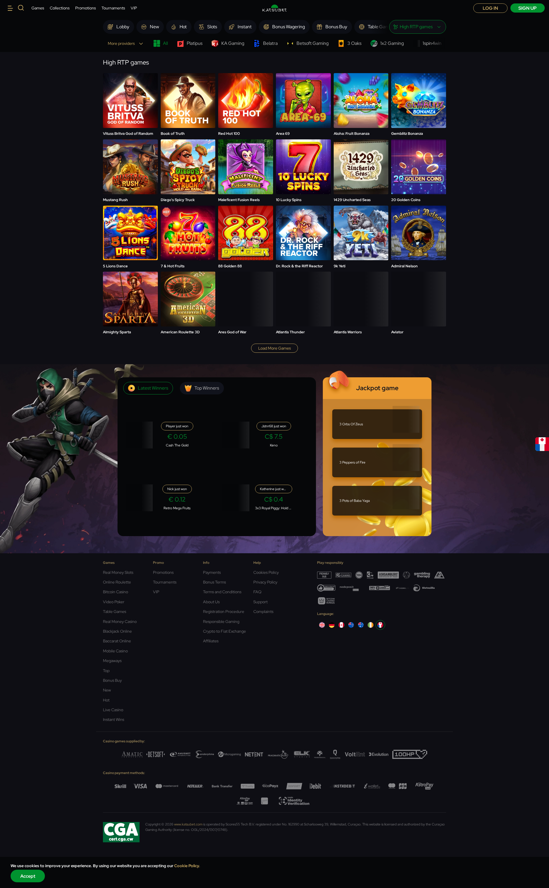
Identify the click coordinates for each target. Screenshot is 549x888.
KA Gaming (232, 43)
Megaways (112, 660)
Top (106, 670)
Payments (212, 572)
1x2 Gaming (392, 43)
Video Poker (113, 601)
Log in (490, 8)
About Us (211, 601)
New (107, 690)
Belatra (270, 43)
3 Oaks (354, 43)
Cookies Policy (266, 572)
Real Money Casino (120, 621)
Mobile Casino (115, 651)
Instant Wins (113, 719)
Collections (59, 8)
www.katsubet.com (188, 824)
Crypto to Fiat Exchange (224, 631)
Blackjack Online (117, 631)
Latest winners (153, 388)
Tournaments (113, 8)
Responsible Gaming (221, 621)
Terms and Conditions (222, 591)
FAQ (257, 591)
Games (37, 8)
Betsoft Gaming (313, 43)
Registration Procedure (223, 611)
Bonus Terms (214, 582)
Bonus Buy (112, 680)
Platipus (194, 43)
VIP (134, 8)
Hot (106, 700)
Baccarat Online (117, 641)
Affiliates (210, 641)
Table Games (114, 611)
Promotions (85, 8)
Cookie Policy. (187, 865)
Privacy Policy (265, 582)
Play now (130, 86)
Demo (130, 100)
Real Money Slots (118, 572)
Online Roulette (117, 582)
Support (260, 601)
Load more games (274, 348)
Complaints (263, 611)
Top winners (206, 388)
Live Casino (113, 709)
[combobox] (417, 27)
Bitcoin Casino (115, 591)
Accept (27, 876)
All (165, 43)
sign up (527, 8)
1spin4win (432, 43)
